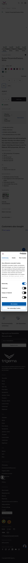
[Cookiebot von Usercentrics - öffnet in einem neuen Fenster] (20, 254)
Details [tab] (14, 257)
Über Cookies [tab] (22, 257)
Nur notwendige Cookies (14, 308)
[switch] (24, 288)
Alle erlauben (14, 304)
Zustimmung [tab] (5, 257)
